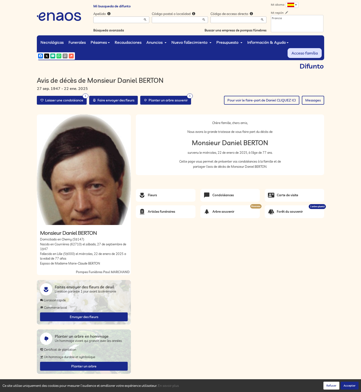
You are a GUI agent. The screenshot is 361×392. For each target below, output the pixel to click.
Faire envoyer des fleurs (115, 100)
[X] (46, 56)
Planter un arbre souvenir (169, 99)
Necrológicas (52, 42)
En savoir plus (168, 385)
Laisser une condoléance (65, 99)
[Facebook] (40, 56)
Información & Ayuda (266, 42)
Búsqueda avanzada (108, 30)
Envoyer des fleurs (84, 317)
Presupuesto (227, 42)
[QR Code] (65, 56)
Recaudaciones (128, 42)
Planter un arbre (84, 366)
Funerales (77, 42)
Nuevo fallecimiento (189, 42)
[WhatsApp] (58, 56)
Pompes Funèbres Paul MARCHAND (103, 272)
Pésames (99, 42)
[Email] (52, 56)
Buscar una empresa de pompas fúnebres (235, 30)
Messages (313, 100)
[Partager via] (71, 56)
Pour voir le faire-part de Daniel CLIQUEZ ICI (261, 100)
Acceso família (305, 53)
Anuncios (155, 42)
